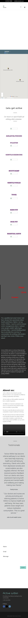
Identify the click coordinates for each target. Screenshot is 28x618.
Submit (23, 567)
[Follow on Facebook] (4, 606)
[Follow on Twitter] (7, 606)
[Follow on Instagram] (10, 606)
